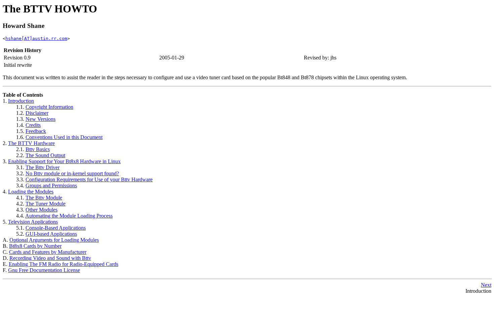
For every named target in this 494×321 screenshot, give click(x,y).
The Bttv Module (44, 197)
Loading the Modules (30, 191)
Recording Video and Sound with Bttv (50, 258)
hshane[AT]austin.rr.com (36, 38)
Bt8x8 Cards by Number (35, 246)
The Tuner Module (46, 204)
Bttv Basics (38, 149)
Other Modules (41, 210)
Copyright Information (49, 107)
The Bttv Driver (42, 167)
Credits (33, 125)
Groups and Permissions (51, 185)
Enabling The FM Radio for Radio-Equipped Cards (63, 264)
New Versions (40, 119)
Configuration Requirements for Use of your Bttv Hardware (89, 179)
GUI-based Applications (51, 234)
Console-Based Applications (56, 228)
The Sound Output (45, 155)
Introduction (21, 101)
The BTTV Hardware (31, 143)
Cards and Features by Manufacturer (47, 252)
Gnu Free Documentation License (44, 270)
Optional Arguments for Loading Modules (54, 240)
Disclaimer (37, 113)
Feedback (36, 131)
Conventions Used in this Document (64, 137)
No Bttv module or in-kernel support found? (72, 173)
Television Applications (33, 222)
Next (486, 285)
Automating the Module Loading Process (69, 216)
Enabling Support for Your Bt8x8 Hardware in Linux (64, 161)
